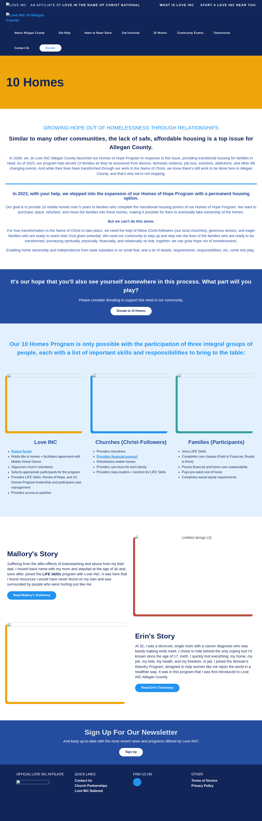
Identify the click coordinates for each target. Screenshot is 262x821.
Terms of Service (204, 780)
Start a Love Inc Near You (228, 5)
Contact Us (83, 780)
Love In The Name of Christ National (101, 5)
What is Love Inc (177, 5)
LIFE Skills (52, 574)
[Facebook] (137, 782)
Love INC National (89, 791)
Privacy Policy (202, 785)
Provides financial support (117, 456)
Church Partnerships (91, 785)
